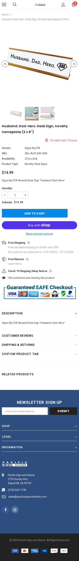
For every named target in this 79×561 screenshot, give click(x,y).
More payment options (39, 233)
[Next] (74, 64)
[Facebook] (5, 509)
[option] (39, 63)
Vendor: (6, 148)
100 (10, 277)
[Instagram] (15, 509)
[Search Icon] (18, 4)
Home (5, 14)
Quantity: (7, 188)
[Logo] (40, 4)
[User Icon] (63, 5)
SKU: (4, 153)
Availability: (8, 158)
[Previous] (5, 64)
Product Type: (10, 164)
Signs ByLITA (32, 148)
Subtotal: (7, 202)
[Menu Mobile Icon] (4, 4)
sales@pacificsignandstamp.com (27, 496)
